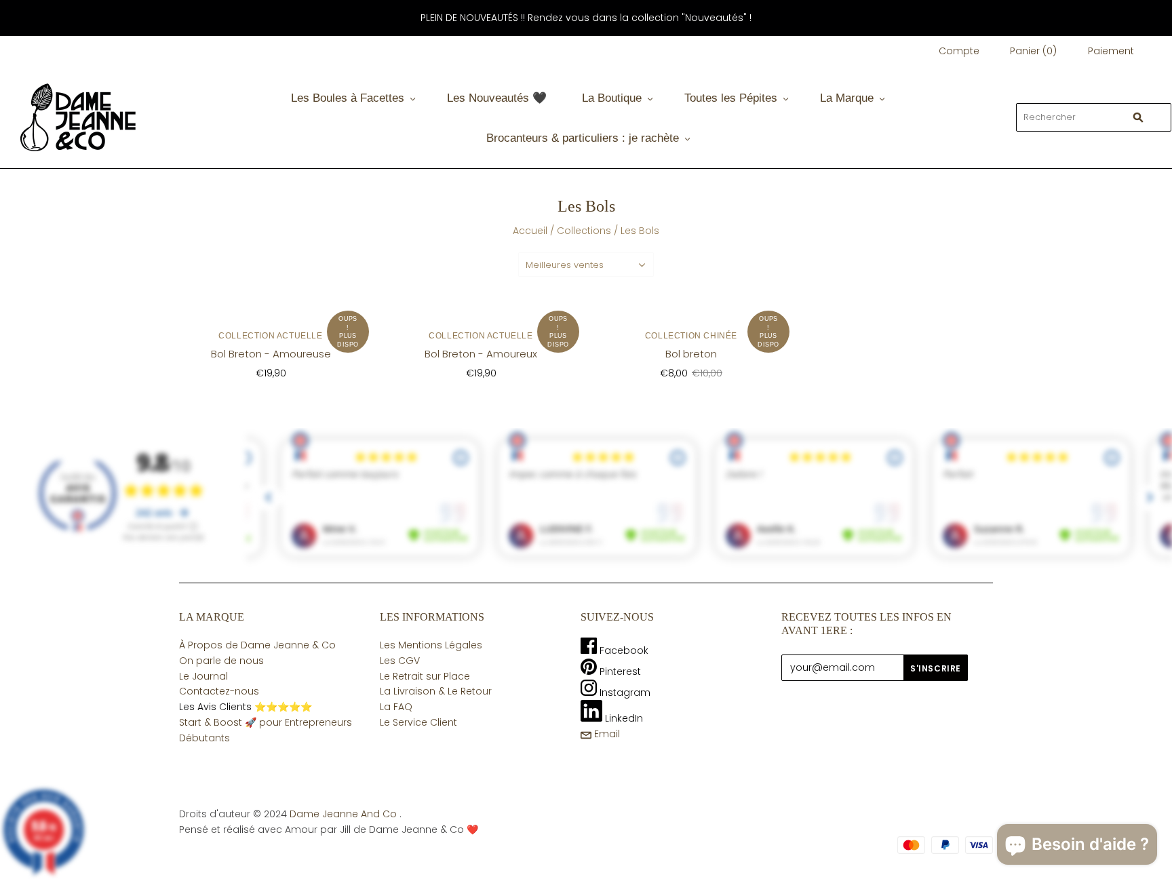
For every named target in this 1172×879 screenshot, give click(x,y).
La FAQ (396, 707)
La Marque (847, 98)
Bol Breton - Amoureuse (271, 354)
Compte (959, 51)
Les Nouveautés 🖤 (497, 98)
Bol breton (691, 354)
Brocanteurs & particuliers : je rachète (582, 138)
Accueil (530, 230)
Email (605, 734)
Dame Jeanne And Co (343, 814)
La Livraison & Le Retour (436, 691)
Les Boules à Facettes (347, 98)
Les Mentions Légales (431, 645)
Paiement (1111, 51)
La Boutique (612, 98)
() (1033, 51)
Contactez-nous (219, 691)
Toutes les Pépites (730, 98)
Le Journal (203, 676)
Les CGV (400, 660)
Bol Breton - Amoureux (481, 354)
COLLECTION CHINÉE (691, 335)
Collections (584, 230)
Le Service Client (418, 722)
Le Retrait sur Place (425, 676)
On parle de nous (221, 660)
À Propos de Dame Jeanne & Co (257, 645)
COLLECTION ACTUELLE (270, 335)
